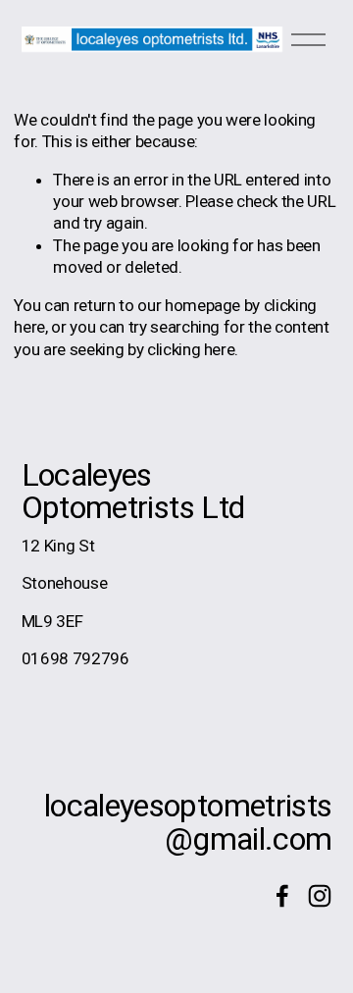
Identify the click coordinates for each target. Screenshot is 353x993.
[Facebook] (282, 896)
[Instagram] (319, 896)
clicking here (191, 349)
